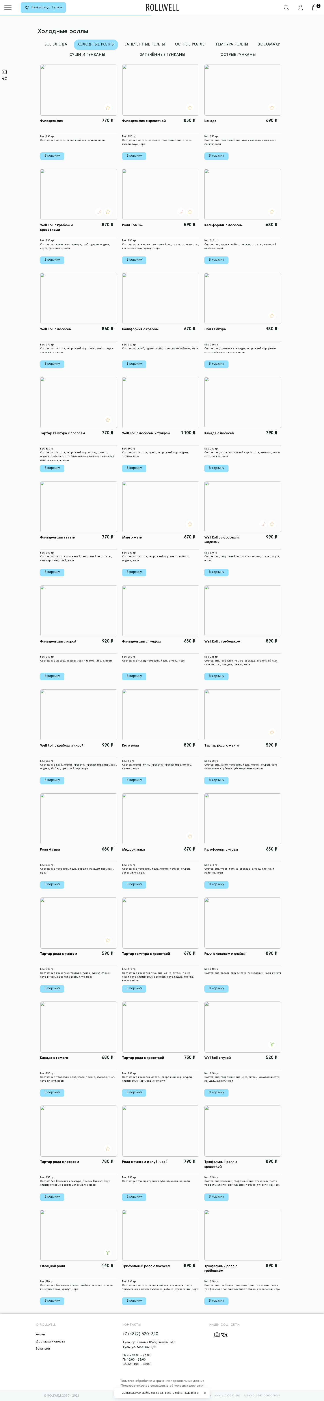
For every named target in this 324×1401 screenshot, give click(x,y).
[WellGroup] (162, 6)
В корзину (52, 155)
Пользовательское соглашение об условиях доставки (162, 1385)
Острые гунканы (238, 55)
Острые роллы (190, 44)
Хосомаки (269, 44)
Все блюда (55, 44)
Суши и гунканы (87, 55)
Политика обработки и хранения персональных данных (162, 1380)
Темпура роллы (231, 44)
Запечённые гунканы (162, 55)
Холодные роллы (96, 44)
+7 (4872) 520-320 (140, 1334)
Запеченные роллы (145, 44)
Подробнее (191, 1392)
